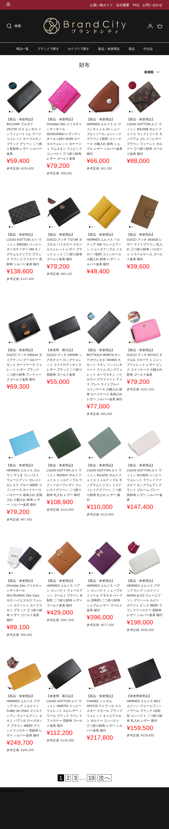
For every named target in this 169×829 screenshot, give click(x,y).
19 (91, 778)
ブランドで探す (48, 48)
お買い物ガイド (101, 5)
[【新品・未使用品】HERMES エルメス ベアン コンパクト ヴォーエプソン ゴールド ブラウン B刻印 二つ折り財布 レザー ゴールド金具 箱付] (64, 558)
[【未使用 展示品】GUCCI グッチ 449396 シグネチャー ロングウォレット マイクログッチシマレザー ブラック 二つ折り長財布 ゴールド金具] (64, 327)
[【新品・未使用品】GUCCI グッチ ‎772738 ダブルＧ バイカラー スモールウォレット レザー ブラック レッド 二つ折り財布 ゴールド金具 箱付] (64, 212)
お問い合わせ (152, 5)
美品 (132, 48)
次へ (104, 778)
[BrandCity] (84, 26)
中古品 (148, 48)
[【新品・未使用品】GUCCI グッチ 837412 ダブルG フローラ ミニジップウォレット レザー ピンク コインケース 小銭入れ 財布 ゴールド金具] (144, 327)
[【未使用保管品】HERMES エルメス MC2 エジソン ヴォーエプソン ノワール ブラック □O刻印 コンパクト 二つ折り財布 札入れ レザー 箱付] (144, 673)
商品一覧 (22, 48)
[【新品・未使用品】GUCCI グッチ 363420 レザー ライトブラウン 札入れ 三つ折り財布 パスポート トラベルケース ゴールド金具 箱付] (144, 212)
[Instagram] (8, 4)
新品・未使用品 (109, 48)
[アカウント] (150, 26)
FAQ (136, 5)
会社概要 (122, 5)
